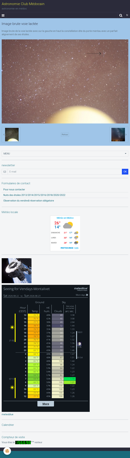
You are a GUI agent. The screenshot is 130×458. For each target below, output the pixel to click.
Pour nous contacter (14, 189)
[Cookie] (7, 451)
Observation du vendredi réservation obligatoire (28, 200)
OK (125, 171)
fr (127, 15)
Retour (65, 134)
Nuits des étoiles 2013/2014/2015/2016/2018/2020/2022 (34, 195)
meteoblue (7, 414)
